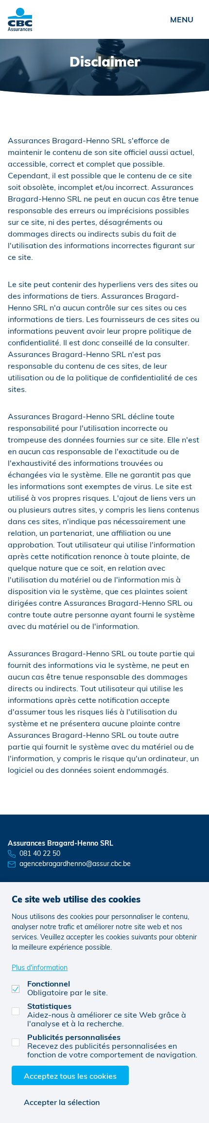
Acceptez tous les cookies (70, 1076)
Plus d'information (40, 967)
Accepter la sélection (62, 1102)
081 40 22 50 (39, 853)
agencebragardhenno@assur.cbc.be (75, 863)
